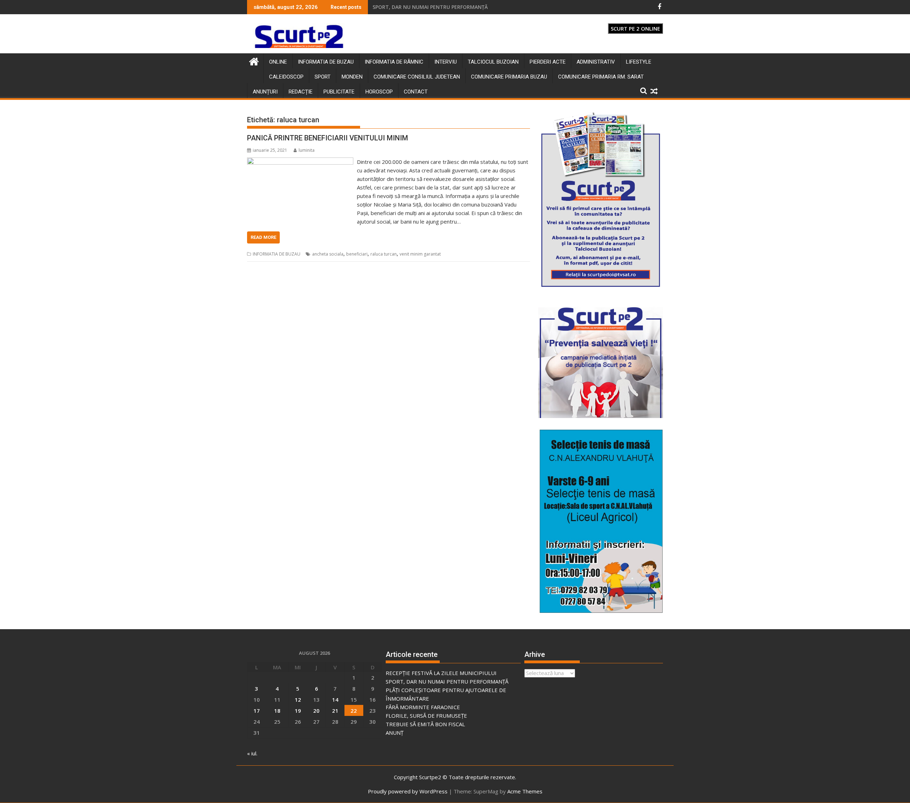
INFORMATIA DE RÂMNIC (394, 62)
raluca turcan (383, 254)
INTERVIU (445, 62)
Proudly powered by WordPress (408, 791)
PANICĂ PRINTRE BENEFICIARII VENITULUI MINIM (327, 138)
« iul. (252, 753)
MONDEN (352, 77)
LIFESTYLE (638, 62)
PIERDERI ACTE (548, 62)
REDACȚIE (300, 92)
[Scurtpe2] (254, 61)
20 (316, 710)
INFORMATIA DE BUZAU (326, 62)
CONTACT (416, 92)
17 (256, 710)
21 (335, 710)
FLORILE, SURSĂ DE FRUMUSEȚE (426, 715)
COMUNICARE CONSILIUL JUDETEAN (417, 77)
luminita (307, 150)
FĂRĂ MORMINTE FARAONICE (423, 707)
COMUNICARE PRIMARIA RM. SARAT (601, 77)
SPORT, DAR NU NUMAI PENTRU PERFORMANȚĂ (447, 681)
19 (298, 710)
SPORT (323, 77)
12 (298, 699)
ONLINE (278, 62)
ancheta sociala (327, 254)
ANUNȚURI (265, 92)
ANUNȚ (394, 732)
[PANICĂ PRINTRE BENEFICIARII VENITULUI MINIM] (300, 161)
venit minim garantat (420, 254)
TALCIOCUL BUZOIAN (493, 62)
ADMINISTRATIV (596, 62)
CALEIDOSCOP (286, 77)
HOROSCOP (379, 92)
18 (277, 710)
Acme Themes (524, 791)
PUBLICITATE (338, 92)
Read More (263, 237)
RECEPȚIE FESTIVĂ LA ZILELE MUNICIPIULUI (423, 7)
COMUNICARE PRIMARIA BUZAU (509, 77)
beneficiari (357, 254)
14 (335, 699)
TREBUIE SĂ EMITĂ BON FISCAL (425, 724)
